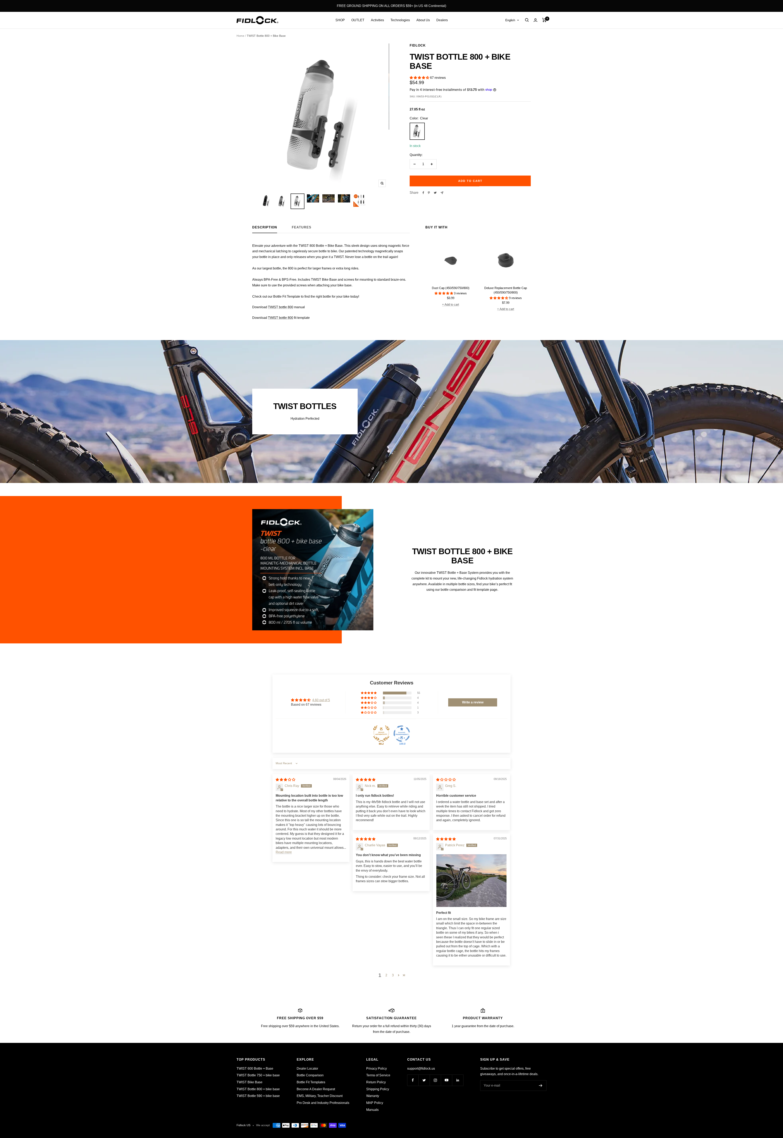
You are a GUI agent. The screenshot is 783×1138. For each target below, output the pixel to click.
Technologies (400, 20)
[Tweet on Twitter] (435, 192)
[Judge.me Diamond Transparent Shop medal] (402, 733)
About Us (423, 20)
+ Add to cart (450, 304)
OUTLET (357, 20)
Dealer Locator (307, 1068)
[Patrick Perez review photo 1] (471, 880)
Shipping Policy (377, 1089)
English (510, 20)
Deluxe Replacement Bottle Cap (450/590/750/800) (505, 290)
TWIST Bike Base (249, 1082)
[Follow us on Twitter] (424, 1080)
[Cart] (544, 20)
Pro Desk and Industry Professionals (323, 1103)
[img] (285, 779)
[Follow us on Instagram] (435, 1080)
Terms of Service (378, 1075)
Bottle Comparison (310, 1075)
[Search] (527, 20)
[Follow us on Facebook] (412, 1080)
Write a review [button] (472, 702)
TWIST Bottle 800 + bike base (258, 1089)
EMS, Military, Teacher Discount (320, 1096)
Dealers (442, 20)
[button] (420, 77)
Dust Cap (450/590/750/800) (450, 288)
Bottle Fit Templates (311, 1082)
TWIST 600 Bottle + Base (255, 1068)
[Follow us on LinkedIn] (457, 1080)
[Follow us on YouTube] (446, 1080)
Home (240, 35)
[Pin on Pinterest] (429, 192)
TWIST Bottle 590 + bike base (258, 1096)
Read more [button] (284, 852)
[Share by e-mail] (442, 192)
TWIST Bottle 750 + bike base (258, 1075)
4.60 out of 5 (321, 700)
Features (301, 227)
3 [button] (393, 975)
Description (264, 227)
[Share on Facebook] (423, 192)
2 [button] (386, 975)
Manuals (372, 1109)
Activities (377, 20)
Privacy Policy (376, 1068)
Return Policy (376, 1082)
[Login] (535, 20)
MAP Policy (374, 1103)
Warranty (372, 1096)
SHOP (340, 20)
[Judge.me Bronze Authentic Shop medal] (381, 733)
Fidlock (418, 45)
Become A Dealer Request (316, 1089)
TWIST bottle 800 (280, 307)
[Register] (540, 1085)
